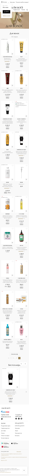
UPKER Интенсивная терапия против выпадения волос (21, 312)
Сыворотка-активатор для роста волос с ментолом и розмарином (21, 248)
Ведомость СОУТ (4, 460)
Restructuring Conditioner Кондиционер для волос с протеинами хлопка (21, 152)
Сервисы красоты (5, 428)
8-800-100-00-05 (6, 417)
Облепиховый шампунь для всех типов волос (7, 342)
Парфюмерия (16, 9)
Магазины (12, 2)
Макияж (23, 9)
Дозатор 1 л (21, 184)
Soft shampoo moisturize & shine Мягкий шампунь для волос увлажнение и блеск (21, 281)
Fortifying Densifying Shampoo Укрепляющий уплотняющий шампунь (7, 122)
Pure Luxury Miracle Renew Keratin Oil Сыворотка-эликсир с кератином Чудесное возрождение (22, 342)
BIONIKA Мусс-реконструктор (7, 59)
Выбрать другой (6, 15)
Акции (16, 430)
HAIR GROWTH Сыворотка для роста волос (22, 122)
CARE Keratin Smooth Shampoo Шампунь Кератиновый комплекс (7, 185)
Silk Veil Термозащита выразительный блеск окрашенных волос (8, 312)
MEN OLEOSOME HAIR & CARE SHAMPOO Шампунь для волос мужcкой (7, 91)
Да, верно (6, 11)
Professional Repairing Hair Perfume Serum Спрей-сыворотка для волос (8, 281)
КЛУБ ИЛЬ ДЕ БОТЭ (19, 425)
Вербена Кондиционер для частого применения (21, 216)
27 (16, 358)
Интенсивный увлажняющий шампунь (7, 152)
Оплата (3, 433)
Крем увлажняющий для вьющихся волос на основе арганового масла (21, 91)
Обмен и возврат (5, 435)
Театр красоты (18, 433)
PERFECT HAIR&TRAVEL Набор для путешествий (7, 248)
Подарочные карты (5, 425)
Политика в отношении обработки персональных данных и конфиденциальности (11, 455)
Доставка (3, 430)
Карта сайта (19, 451)
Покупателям (19, 2)
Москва (5, 2)
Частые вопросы (5, 438)
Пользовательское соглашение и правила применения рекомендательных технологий (14, 458)
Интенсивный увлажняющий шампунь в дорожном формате (21, 59)
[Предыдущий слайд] (21, 363)
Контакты (17, 435)
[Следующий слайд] (25, 363)
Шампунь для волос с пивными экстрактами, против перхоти (7, 217)
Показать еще (14, 354)
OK (24, 470)
